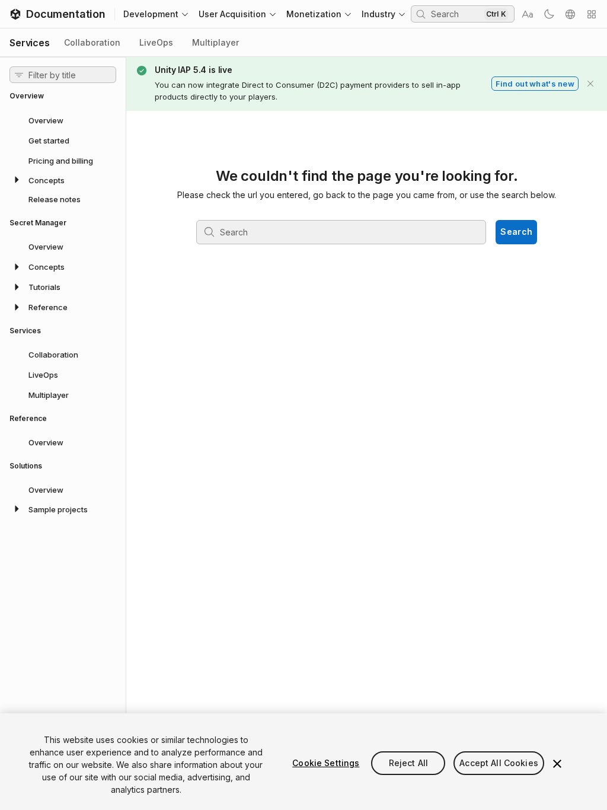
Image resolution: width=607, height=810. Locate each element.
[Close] (557, 764)
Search (516, 232)
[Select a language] (570, 14)
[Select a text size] (527, 14)
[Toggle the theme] (549, 14)
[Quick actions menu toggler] (591, 14)
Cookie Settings (325, 763)
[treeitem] (62, 119)
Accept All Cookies (498, 763)
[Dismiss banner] (590, 83)
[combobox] (456, 13)
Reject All (408, 763)
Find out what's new (535, 83)
